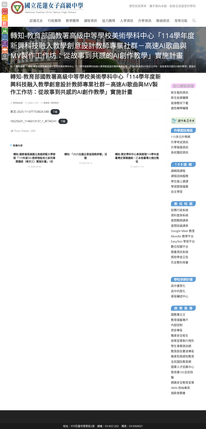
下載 (55, 111)
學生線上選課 (179, 181)
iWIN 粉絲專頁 (180, 388)
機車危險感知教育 (182, 356)
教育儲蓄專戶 (179, 320)
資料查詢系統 (179, 215)
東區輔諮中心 (179, 296)
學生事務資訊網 (181, 346)
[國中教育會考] (183, 120)
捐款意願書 (178, 393)
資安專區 (177, 330)
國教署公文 (178, 314)
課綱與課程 (178, 171)
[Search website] (194, 21)
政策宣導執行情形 (182, 341)
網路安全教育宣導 (182, 382)
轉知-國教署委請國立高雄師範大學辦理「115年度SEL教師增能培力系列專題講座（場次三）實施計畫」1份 (34, 157)
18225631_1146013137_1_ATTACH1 (33, 121)
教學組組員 (18, 103)
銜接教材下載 (179, 103)
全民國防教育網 (181, 362)
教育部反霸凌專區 (182, 351)
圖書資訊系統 (179, 252)
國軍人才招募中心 (182, 367)
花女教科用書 (179, 262)
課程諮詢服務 (179, 176)
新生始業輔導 (179, 98)
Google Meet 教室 (183, 231)
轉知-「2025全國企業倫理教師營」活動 (85, 156)
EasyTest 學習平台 (183, 241)
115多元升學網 (180, 137)
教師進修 (55, 103)
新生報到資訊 (179, 92)
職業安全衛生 (179, 335)
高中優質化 (178, 286)
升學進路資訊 (179, 147)
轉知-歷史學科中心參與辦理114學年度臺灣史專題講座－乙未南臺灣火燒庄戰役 (137, 157)
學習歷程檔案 (179, 186)
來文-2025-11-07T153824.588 (29, 112)
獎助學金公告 (179, 257)
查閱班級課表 (179, 226)
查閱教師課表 (179, 220)
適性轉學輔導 (179, 108)
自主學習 (177, 192)
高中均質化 (178, 291)
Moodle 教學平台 (182, 236)
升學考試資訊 (179, 142)
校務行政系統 (179, 210)
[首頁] (11, 66)
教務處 (46, 103)
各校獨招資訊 (179, 152)
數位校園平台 (179, 246)
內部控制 (177, 325)
